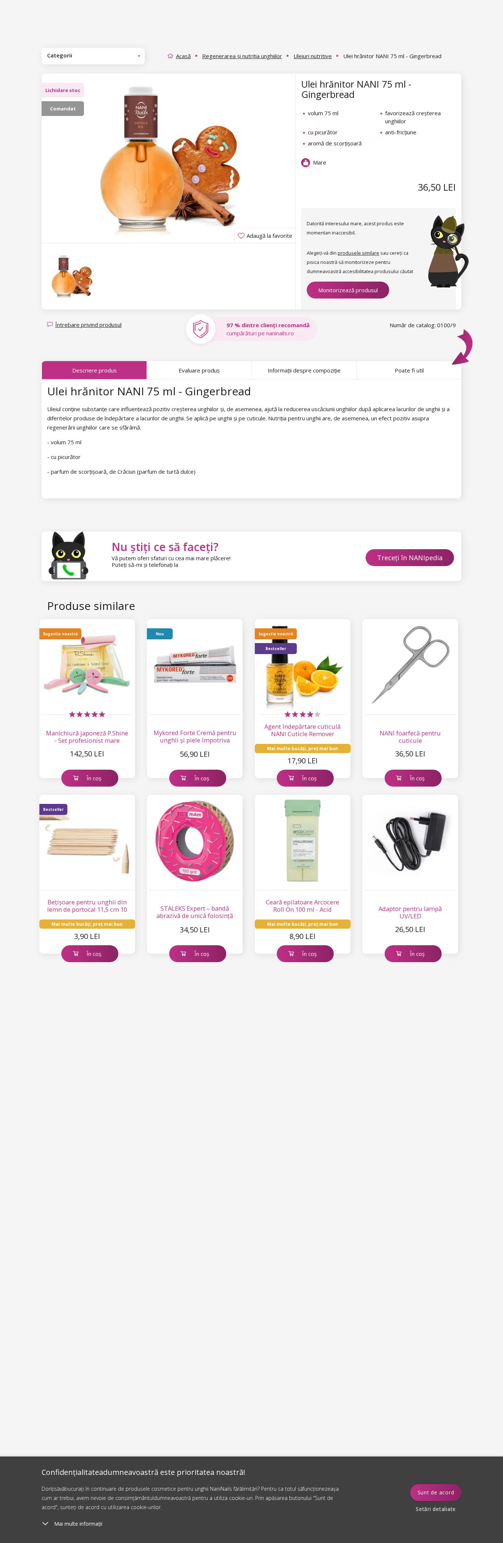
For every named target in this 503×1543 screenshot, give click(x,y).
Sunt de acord (436, 1492)
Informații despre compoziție (304, 370)
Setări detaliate (436, 1508)
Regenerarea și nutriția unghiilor (242, 56)
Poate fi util (409, 370)
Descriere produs (94, 370)
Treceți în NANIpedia (410, 557)
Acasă (183, 56)
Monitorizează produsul (348, 290)
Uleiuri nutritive (312, 56)
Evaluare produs (199, 370)
